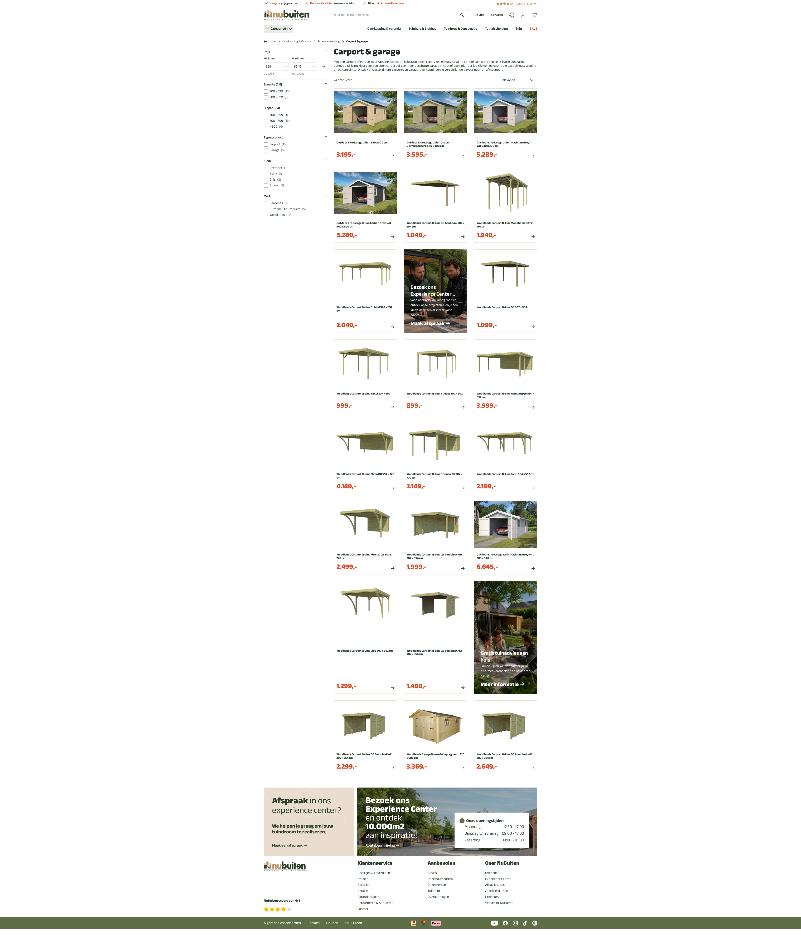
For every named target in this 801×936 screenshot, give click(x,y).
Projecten (492, 897)
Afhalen (363, 879)
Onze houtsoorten (440, 879)
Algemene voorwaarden (282, 923)
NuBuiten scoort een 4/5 (282, 901)
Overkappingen (438, 897)
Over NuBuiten (502, 863)
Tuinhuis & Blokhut (422, 29)
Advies (479, 15)
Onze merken (437, 885)
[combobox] (399, 15)
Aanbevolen (441, 863)
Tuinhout (434, 891)
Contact (363, 909)
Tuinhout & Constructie (460, 29)
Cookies (314, 923)
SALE (533, 29)
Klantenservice (375, 863)
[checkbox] (266, 91)
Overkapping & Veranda (296, 41)
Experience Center (498, 879)
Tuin (519, 29)
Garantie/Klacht (369, 897)
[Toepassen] (323, 66)
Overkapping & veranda (384, 29)
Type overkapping (329, 41)
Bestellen (364, 885)
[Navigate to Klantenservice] (511, 15)
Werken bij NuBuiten (499, 903)
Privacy (332, 923)
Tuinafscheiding (496, 29)
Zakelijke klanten (496, 891)
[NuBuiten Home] (286, 15)
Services (497, 15)
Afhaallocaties (495, 885)
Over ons (491, 873)
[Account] (523, 15)
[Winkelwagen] (534, 15)
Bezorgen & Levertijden (374, 873)
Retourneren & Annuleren (375, 903)
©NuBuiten (353, 923)
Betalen (363, 891)
